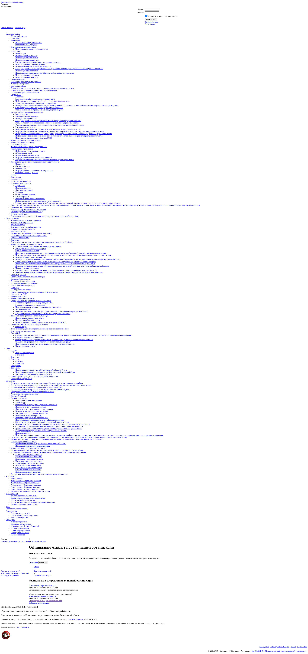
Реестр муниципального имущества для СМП (34, 303)
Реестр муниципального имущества (30, 305)
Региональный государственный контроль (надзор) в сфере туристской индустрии (44, 216)
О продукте (264, 647)
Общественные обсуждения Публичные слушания (36, 405)
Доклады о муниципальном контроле (30, 249)
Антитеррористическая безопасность (26, 227)
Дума (8, 348)
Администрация (12, 218)
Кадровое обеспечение (20, 238)
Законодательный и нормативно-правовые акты (35, 99)
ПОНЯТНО (43, 562)
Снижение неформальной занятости (25, 207)
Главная (4, 541)
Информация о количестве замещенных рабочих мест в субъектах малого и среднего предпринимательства (59, 131)
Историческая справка (24, 353)
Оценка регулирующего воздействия (26, 82)
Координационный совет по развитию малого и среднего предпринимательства (48, 121)
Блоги (24, 541)
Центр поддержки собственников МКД (27, 212)
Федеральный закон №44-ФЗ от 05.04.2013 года (30, 491)
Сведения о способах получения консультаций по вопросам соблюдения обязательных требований (56, 270)
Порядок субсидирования (25, 118)
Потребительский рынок (21, 184)
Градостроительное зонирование (28, 400)
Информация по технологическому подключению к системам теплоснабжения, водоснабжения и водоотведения (57, 439)
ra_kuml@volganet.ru (74, 619)
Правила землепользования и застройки (31, 411)
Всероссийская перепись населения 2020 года (29, 316)
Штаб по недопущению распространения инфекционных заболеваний (40, 329)
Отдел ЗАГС (16, 95)
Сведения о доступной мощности (29, 337)
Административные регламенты (24, 496)
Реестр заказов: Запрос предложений (26, 481)
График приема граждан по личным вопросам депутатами (34, 376)
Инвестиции (16, 51)
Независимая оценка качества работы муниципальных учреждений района (41, 242)
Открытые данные (18, 275)
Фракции (19, 361)
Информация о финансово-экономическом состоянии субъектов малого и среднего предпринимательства (58, 136)
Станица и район (13, 34)
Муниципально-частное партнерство (26, 140)
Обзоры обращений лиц (20, 530)
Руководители (11, 511)
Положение (20, 164)
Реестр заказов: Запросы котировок (25, 483)
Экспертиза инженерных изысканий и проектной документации (42, 422)
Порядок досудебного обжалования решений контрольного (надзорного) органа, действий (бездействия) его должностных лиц (67, 259)
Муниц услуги (12, 494)
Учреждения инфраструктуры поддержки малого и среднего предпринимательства (49, 125)
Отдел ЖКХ (16, 333)
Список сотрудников (23, 190)
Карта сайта (302, 647)
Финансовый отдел (18, 296)
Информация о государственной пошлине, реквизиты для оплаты (42, 101)
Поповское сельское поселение (28, 465)
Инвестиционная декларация (27, 60)
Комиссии (19, 363)
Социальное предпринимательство (25, 92)
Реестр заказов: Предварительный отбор (27, 489)
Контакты (15, 240)
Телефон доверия (18, 535)
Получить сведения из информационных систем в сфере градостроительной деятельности (52, 424)
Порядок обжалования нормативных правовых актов (32, 392)
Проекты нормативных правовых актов (31, 49)
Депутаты (15, 357)
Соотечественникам (19, 144)
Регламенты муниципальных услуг (25, 394)
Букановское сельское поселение (28, 457)
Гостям (13, 175)
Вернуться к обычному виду (12, 2)
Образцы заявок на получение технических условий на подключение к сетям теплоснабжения (54, 340)
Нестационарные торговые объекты (30, 199)
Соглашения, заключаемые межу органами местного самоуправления (39, 474)
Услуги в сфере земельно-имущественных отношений (33, 502)
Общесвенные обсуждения (26, 45)
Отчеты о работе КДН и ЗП (26, 173)
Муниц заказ (11, 476)
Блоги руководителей (19, 517)
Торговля (19, 192)
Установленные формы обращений (25, 526)
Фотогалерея (16, 177)
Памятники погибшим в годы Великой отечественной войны (40, 444)
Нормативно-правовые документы (29, 318)
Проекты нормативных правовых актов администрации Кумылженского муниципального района (51, 385)
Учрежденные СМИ (19, 294)
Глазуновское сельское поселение (29, 459)
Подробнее (33, 562)
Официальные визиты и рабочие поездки (28, 277)
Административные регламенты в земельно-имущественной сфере (42, 314)
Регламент (19, 355)
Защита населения (18, 231)
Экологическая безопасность (22, 298)
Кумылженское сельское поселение (29, 463)
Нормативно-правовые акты (27, 155)
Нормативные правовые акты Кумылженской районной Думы (41, 370)
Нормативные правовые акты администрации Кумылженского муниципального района (47, 383)
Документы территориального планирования (34, 409)
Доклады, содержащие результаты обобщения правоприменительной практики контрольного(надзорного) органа (62, 266)
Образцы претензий (23, 153)
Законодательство (22, 114)
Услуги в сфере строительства (23, 500)
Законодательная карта (20, 533)
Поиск (293, 647)
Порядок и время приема (21, 524)
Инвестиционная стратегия (26, 58)
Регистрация (150, 24)
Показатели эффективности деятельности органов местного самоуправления (42, 88)
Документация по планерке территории (31, 413)
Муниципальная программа (26, 116)
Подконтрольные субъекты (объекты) (30, 257)
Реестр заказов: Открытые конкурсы (25, 487)
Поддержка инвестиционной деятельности (33, 66)
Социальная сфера (18, 86)
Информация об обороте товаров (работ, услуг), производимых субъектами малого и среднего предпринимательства (63, 134)
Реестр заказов (16, 478)
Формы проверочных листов (27, 251)
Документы (15, 368)
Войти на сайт (7, 28)
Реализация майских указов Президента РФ (29, 147)
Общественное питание (25, 194)
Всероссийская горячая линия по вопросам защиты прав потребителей (44, 160)
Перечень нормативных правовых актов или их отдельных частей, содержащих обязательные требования (59, 272)
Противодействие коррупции (23, 281)
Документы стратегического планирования (28, 210)
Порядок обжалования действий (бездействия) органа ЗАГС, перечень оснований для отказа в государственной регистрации (67, 105)
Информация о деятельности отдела (30, 151)
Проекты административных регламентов (28, 498)
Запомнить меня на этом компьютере (162, 16)
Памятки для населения (25, 346)
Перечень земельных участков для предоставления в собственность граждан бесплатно (51, 311)
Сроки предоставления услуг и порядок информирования (39, 108)
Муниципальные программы (22, 142)
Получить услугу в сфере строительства (31, 418)
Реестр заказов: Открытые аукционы (26, 485)
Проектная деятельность (21, 181)
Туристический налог (19, 214)
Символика (15, 38)
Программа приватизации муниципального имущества (38, 307)
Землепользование (23, 309)
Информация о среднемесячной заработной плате (31, 233)
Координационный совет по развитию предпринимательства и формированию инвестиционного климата (59, 69)
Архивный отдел (18, 225)
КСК (8, 507)
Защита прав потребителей (22, 149)
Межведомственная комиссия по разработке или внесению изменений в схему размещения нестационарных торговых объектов (68, 203)
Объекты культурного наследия (23, 442)
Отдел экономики (18, 79)
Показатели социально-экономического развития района (34, 90)
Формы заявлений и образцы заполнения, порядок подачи (39, 110)
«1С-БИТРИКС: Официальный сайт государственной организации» (279, 651)
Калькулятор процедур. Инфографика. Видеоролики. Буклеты (41, 431)
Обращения (10, 520)
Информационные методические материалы (33, 157)
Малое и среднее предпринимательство (27, 112)
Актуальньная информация (22, 223)
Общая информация (19, 36)
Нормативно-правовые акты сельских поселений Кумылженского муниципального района (48, 452)
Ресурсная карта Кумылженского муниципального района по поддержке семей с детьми (47, 450)
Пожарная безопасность (20, 279)
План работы (20, 168)
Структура (15, 288)
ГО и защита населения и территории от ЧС (29, 236)
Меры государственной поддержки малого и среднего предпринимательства (47, 123)
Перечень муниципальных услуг (24, 504)
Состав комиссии (22, 166)
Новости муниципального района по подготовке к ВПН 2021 (40, 322)
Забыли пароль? (151, 22)
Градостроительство (19, 398)
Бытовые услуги (22, 197)
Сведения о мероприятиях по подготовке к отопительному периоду (43, 342)
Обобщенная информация (21, 379)
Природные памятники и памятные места (32, 446)
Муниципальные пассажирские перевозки (28, 448)
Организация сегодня (37, 541)
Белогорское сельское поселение (28, 455)
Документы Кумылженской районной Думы (33, 374)
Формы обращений (18, 396)
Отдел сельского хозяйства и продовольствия (29, 324)
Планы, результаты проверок (27, 268)
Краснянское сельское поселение (28, 461)
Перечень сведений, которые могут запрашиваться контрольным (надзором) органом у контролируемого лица (60, 253)
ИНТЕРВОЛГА (22, 627)
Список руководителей (20, 513)
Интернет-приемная (19, 522)
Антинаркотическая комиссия (23, 331)
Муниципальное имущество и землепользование (31, 301)
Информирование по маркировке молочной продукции (38, 201)
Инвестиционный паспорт (26, 56)
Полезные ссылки (22, 188)
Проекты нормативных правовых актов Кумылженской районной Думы (45, 372)
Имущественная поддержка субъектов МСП (33, 138)
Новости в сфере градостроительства (30, 407)
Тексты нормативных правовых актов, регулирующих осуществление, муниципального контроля (55, 262)
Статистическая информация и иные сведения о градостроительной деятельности (49, 426)
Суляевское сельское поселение (28, 470)
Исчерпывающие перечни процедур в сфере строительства (39, 420)
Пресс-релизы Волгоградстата (27, 320)
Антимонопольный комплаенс (23, 47)
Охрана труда (20, 327)
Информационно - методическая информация (34, 170)
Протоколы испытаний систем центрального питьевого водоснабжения (44, 344)
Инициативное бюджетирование (28, 43)
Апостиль (19, 97)
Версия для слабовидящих (16, 509)
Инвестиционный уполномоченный (30, 64)
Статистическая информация (22, 285)
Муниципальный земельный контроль (26, 244)
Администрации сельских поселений (26, 220)
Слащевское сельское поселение (28, 468)
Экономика (15, 40)
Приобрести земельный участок (28, 416)
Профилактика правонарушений (24, 283)
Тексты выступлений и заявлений (24, 515)
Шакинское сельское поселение (28, 472)
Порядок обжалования (20, 528)
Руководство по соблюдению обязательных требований (38, 246)
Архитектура (20, 403)
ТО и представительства (21, 290)
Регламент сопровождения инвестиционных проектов (37, 62)
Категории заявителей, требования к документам (35, 103)
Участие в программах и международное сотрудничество (34, 292)
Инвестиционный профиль (26, 77)
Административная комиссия (23, 229)
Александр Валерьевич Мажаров (42, 585)
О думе (13, 350)
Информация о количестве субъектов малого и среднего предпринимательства (47, 129)
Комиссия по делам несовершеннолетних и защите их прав (35, 162)
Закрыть (4, 4)
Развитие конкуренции (20, 84)
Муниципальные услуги (25, 127)
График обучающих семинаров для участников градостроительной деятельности (48, 429)
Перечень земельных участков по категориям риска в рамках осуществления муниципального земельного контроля (63, 255)
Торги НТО (20, 186)
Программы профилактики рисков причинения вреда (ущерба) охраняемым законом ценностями (55, 264)
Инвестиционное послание (26, 71)
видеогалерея (16, 179)
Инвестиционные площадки (27, 75)
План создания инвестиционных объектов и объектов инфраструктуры (44, 73)
